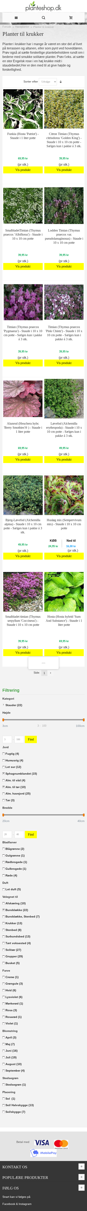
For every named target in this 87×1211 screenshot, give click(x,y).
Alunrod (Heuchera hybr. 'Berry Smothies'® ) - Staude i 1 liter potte (23, 428)
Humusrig (14, 760)
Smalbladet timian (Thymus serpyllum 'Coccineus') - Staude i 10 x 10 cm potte (22, 621)
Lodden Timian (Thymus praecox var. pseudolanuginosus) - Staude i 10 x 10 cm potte (64, 236)
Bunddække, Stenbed (22, 916)
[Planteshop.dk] (43, 6)
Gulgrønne (15, 855)
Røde (11, 875)
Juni (11, 1050)
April (10, 1037)
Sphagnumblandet (21, 773)
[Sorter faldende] (61, 82)
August (13, 1064)
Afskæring (15, 903)
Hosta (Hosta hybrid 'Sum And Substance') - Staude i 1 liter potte (64, 621)
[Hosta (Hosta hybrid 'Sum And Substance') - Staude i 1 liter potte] (64, 592)
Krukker (13, 923)
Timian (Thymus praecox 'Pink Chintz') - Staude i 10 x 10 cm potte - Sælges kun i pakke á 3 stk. (64, 333)
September (15, 1070)
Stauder (13, 705)
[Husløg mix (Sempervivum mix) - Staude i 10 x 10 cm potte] (64, 495)
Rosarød (13, 1017)
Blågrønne (14, 848)
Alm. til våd (15, 780)
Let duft (13, 889)
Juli (11, 1057)
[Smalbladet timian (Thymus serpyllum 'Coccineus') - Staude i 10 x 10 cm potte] (23, 592)
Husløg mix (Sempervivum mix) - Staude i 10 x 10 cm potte (64, 524)
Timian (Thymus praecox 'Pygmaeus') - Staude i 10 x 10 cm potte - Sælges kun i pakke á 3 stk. (22, 333)
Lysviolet (13, 997)
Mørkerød (14, 1003)
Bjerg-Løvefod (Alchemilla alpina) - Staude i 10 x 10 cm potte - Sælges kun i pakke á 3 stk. (23, 526)
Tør (10, 800)
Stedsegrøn (15, 1084)
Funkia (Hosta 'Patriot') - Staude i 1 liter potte (23, 136)
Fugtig (12, 753)
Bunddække (16, 910)
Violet (11, 1023)
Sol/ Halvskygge (19, 1105)
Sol (10, 1098)
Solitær (13, 949)
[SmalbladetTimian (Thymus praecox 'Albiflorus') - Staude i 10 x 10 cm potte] (23, 205)
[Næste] (51, 673)
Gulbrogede (15, 868)
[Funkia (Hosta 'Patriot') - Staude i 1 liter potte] (23, 109)
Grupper (14, 956)
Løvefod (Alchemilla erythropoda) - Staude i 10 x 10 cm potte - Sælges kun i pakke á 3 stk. (64, 430)
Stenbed (13, 930)
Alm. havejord (18, 793)
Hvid (10, 990)
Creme (12, 977)
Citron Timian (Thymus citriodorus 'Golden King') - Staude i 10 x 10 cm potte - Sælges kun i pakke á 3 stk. (64, 140)
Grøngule (14, 983)
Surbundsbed (17, 936)
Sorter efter (30, 81)
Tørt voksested (18, 943)
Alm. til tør (15, 787)
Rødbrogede (16, 862)
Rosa (11, 1010)
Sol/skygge (15, 1111)
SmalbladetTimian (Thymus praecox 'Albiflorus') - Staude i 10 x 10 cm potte (22, 234)
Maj (10, 1044)
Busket (12, 963)
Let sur (13, 767)
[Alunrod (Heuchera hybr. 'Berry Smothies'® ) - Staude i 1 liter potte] (23, 399)
